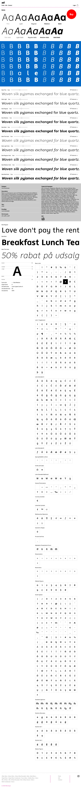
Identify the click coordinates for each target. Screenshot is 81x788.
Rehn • (32, 780)
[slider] (19, 90)
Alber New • (5, 776)
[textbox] (41, 93)
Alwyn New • (11, 776)
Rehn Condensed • (6, 781)
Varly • (13, 781)
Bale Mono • (33, 776)
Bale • (28, 776)
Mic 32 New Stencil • (25, 780)
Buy (71, 14)
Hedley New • (31, 778)
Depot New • (5, 778)
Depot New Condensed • (15, 778)
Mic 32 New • (5, 780)
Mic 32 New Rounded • (14, 780)
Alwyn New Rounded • (21, 776)
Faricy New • (24, 778)
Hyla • (36, 778)
